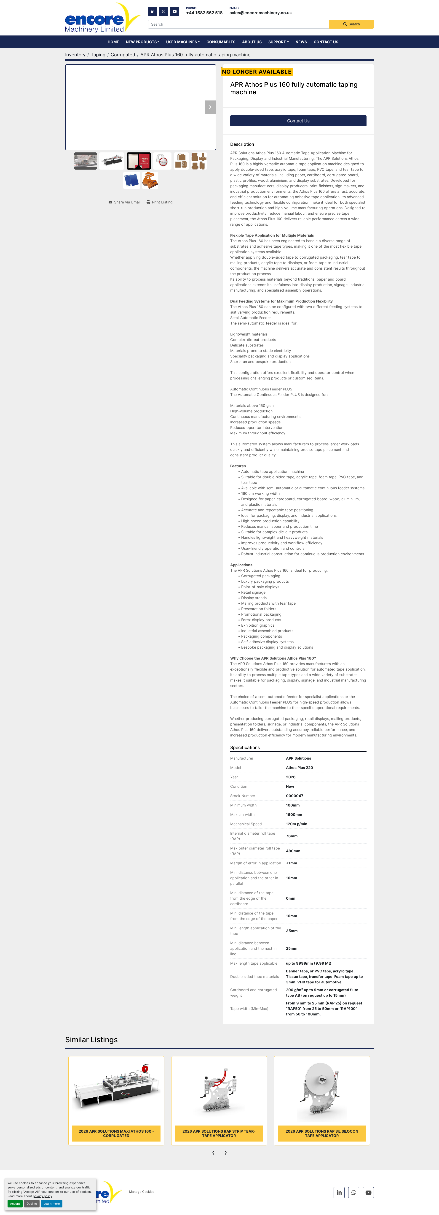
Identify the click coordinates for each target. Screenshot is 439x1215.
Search (354, 24)
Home (113, 42)
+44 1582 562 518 (204, 12)
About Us (252, 42)
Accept (15, 1203)
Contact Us (326, 42)
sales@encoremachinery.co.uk (261, 12)
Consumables (220, 42)
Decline (32, 1203)
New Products (141, 42)
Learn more (52, 1203)
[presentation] (213, 1152)
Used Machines (181, 42)
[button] (142, 42)
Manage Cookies (141, 1191)
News (301, 42)
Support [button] (277, 42)
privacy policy (42, 1196)
